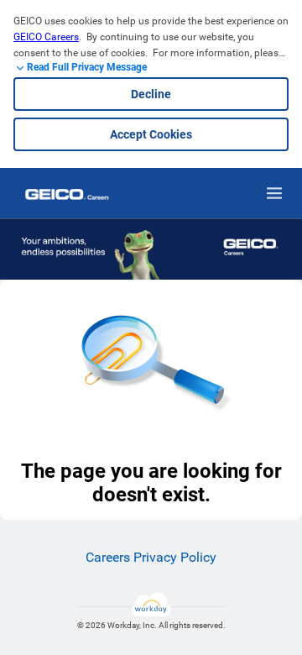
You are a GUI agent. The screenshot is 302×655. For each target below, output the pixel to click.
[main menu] (274, 193)
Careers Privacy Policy (151, 557)
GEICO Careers (46, 37)
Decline (151, 94)
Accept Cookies (151, 134)
